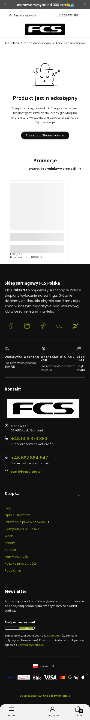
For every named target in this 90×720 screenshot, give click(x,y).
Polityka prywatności (20, 563)
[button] (43, 495)
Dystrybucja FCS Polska (22, 529)
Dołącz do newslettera (26, 628)
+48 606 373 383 (29, 439)
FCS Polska (11, 43)
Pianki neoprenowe (37, 43)
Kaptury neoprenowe (70, 43)
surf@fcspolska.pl (26, 471)
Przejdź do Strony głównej (45, 135)
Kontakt (10, 550)
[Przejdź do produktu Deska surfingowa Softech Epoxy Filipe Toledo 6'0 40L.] (37, 219)
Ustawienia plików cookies (25, 522)
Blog (8, 508)
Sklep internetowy (43, 696)
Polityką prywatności (31, 645)
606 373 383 (70, 15)
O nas (9, 536)
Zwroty (10, 543)
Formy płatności (17, 556)
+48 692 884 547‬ (29, 458)
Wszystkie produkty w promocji (52, 169)
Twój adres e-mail (20, 622)
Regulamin (13, 570)
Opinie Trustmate (18, 515)
